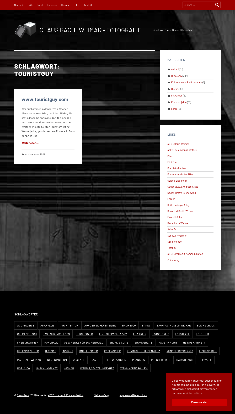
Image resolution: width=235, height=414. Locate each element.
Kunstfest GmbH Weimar (180, 211)
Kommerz (52, 5)
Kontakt (88, 5)
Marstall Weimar (29, 359)
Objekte (79, 359)
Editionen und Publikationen (186, 82)
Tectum (171, 247)
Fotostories (160, 334)
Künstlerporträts (180, 351)
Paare (95, 359)
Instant (67, 351)
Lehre (76, 5)
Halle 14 (171, 198)
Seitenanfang (101, 395)
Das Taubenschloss (56, 334)
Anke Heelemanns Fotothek (182, 150)
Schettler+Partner (177, 235)
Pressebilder (160, 359)
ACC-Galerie (25, 325)
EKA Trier (172, 162)
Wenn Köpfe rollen (134, 368)
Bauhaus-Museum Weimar (174, 325)
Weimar (69, 368)
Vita (31, 5)
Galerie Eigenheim (177, 180)
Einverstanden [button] (199, 402)
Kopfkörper (112, 351)
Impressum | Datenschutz (133, 395)
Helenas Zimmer (28, 351)
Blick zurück (206, 325)
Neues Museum (57, 359)
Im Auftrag (177, 95)
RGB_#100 (23, 368)
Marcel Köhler (174, 217)
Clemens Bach (27, 334)
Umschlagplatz (47, 368)
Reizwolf (205, 359)
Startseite (19, 5)
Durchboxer (84, 334)
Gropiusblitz (143, 342)
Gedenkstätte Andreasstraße (182, 186)
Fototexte (182, 334)
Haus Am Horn (167, 342)
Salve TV (172, 229)
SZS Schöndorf (175, 241)
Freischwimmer (27, 342)
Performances (115, 359)
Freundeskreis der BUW (180, 174)
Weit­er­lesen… (30, 142)
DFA (169, 156)
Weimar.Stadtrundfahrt (97, 368)
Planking (138, 359)
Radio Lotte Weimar (178, 223)
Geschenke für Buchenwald (83, 342)
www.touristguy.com (45, 99)
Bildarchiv (176, 75)
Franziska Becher (176, 168)
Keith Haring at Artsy (178, 205)
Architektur (69, 325)
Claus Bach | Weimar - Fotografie (90, 30)
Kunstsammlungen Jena (143, 351)
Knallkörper (88, 351)
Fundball (51, 342)
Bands (146, 325)
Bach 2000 (129, 325)
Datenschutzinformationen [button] (188, 393)
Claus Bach (23, 395)
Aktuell (175, 69)
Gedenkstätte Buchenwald (181, 192)
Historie (65, 5)
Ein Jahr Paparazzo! (113, 334)
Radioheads (184, 359)
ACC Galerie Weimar (178, 143)
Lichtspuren (208, 351)
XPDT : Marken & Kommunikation (185, 253)
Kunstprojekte (179, 102)
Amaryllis (47, 325)
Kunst (40, 5)
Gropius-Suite (118, 342)
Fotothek (202, 334)
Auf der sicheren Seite (100, 325)
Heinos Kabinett (194, 342)
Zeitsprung (173, 260)
